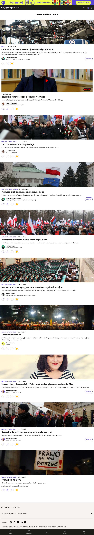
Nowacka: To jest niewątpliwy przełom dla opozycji (26, 432)
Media (3, 46)
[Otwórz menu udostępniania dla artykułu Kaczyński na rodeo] (7, 348)
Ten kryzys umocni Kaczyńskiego (17, 144)
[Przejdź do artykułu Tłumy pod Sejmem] (47, 462)
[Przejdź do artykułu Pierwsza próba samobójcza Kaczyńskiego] (47, 174)
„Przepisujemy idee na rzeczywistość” (14, 514)
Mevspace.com (47, 526)
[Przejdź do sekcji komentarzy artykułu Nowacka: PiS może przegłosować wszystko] (12, 109)
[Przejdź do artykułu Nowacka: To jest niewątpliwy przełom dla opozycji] (47, 414)
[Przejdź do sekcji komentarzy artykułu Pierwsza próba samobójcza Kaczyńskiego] (12, 204)
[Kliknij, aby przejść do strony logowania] (91, 8)
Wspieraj (10, 533)
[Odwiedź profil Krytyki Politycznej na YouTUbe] (22, 522)
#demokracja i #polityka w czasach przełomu (24, 239)
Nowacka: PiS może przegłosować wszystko (23, 97)
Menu (84, 533)
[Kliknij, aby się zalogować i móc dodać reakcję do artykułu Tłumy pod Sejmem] (17, 490)
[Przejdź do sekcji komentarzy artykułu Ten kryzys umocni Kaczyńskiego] (12, 156)
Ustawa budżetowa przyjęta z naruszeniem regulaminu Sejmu (32, 287)
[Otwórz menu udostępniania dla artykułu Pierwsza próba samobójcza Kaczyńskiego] (7, 204)
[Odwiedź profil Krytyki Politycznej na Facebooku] (11, 522)
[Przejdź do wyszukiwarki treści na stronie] (84, 8)
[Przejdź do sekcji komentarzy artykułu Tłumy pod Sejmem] (12, 490)
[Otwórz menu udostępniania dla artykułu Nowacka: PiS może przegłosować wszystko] (7, 109)
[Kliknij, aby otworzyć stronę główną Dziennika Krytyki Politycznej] (47, 532)
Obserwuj (65, 533)
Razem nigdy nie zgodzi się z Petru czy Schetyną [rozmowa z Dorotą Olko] (37, 384)
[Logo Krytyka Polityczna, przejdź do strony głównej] (10, 8)
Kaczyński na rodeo (11, 334)
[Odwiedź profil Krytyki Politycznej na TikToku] (18, 522)
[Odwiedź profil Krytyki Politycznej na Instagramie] (14, 522)
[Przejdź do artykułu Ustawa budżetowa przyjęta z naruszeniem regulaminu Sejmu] (47, 270)
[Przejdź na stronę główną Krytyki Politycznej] (10, 507)
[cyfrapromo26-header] (47, 2)
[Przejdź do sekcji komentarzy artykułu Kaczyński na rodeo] (12, 348)
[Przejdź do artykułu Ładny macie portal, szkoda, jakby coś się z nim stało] (47, 32)
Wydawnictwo (28, 533)
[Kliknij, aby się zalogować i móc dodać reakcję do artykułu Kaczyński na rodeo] (17, 348)
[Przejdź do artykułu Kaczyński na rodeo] (47, 317)
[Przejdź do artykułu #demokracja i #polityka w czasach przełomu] (47, 222)
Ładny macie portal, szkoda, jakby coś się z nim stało (27, 49)
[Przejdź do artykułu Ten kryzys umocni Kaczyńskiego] (47, 127)
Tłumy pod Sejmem (11, 480)
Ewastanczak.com (61, 526)
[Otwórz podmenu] (91, 513)
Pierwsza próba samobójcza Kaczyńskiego (22, 192)
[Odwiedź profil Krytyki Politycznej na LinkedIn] (25, 522)
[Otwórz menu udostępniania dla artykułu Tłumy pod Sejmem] (7, 490)
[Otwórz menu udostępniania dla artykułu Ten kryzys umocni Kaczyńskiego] (7, 156)
